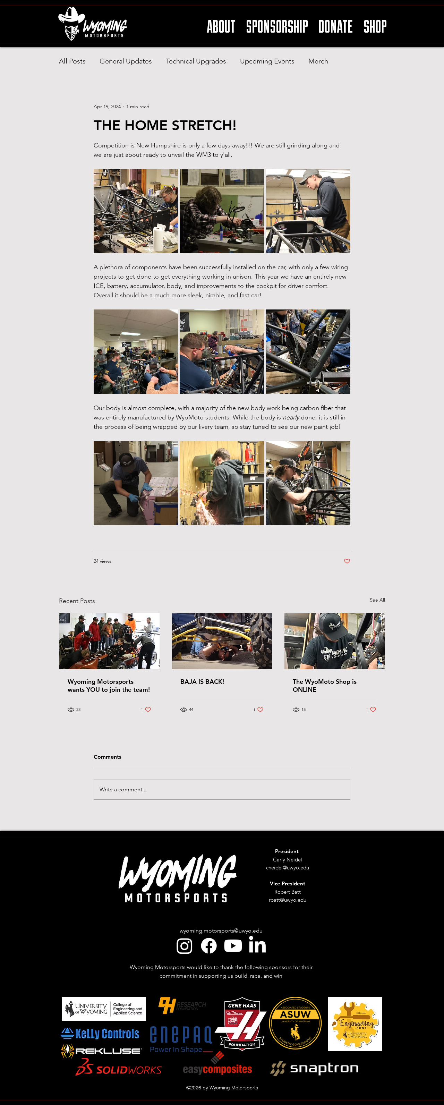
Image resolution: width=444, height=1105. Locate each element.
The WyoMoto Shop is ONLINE (325, 686)
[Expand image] (136, 211)
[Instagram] (184, 945)
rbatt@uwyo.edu (287, 899)
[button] (221, 23)
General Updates (126, 61)
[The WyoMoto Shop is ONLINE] (334, 641)
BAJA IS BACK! (202, 682)
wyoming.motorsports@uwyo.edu (221, 930)
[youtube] (233, 945)
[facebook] (208, 945)
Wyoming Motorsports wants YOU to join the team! (109, 686)
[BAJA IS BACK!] (222, 641)
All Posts (72, 61)
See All (377, 600)
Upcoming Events (267, 61)
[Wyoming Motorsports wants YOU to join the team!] (109, 641)
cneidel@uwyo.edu (287, 867)
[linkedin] (257, 945)
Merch (318, 61)
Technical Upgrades (196, 61)
